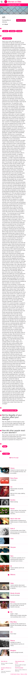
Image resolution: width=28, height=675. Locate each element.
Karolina (12, 500)
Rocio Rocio (14, 478)
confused (12, 31)
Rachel (12, 509)
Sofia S (12, 528)
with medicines (7, 38)
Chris (11, 538)
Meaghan (13, 650)
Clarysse (13, 547)
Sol (11, 487)
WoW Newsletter (19, 668)
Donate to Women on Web (6, 668)
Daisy (12, 583)
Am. (11, 612)
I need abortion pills (14, 5)
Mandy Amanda (15, 593)
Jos (11, 632)
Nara (11, 556)
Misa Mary (13, 622)
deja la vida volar (15, 518)
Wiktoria (12, 574)
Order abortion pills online (19, 662)
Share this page (14, 457)
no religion (6, 453)
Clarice (12, 468)
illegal (4, 446)
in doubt (19, 31)
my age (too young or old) (10, 410)
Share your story (21, 20)
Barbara (12, 602)
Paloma (12, 640)
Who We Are (4, 661)
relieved (5, 31)
